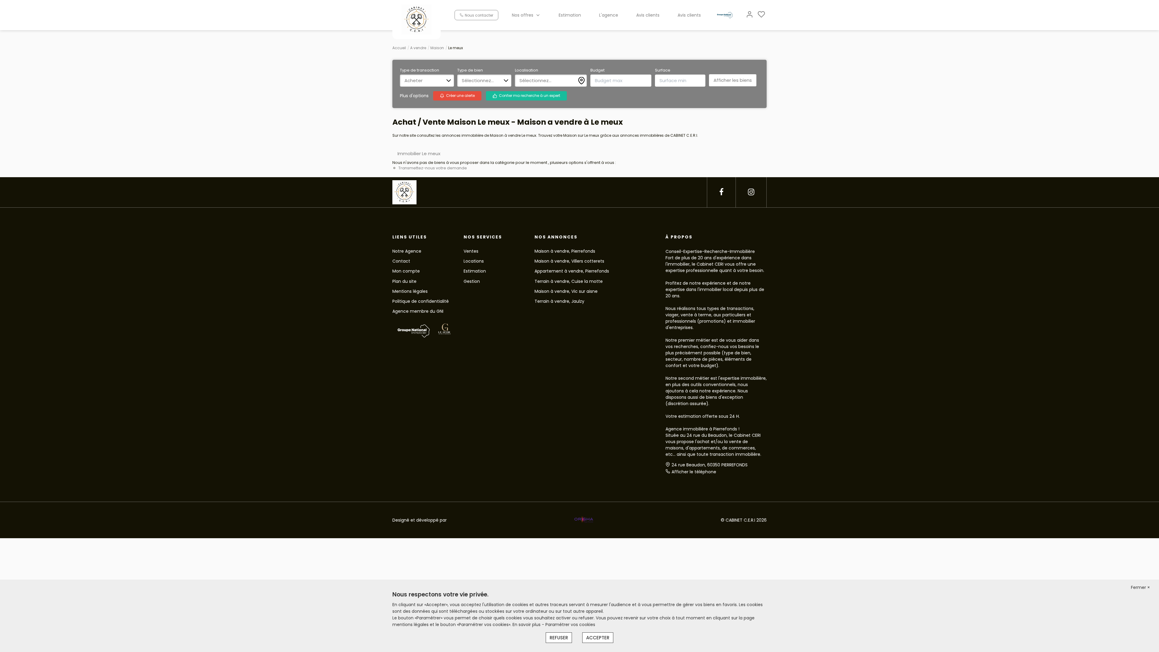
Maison (437, 47)
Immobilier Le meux (419, 153)
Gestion (472, 281)
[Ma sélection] (761, 15)
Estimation (570, 15)
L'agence (608, 15)
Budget (597, 70)
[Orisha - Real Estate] (584, 520)
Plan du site (404, 281)
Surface (662, 70)
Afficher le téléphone (694, 472)
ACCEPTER (597, 637)
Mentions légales (410, 291)
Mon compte (406, 271)
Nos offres (522, 15)
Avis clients (647, 15)
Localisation (526, 70)
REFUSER (559, 637)
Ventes (471, 251)
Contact (401, 261)
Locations (474, 261)
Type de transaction (419, 70)
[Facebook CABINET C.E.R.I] (721, 192)
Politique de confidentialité (420, 301)
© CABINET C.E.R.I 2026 (744, 520)
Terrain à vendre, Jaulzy (559, 301)
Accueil (399, 47)
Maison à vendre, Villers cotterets (569, 261)
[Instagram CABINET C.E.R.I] (751, 192)
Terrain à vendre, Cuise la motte (569, 281)
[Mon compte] (749, 15)
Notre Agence (406, 251)
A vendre (418, 47)
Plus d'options (414, 96)
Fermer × (1140, 587)
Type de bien (470, 70)
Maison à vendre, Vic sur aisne (566, 291)
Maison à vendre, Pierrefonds (565, 251)
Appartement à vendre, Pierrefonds (572, 271)
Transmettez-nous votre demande (432, 168)
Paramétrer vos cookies (570, 625)
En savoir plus (527, 625)
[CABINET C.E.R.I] (416, 19)
